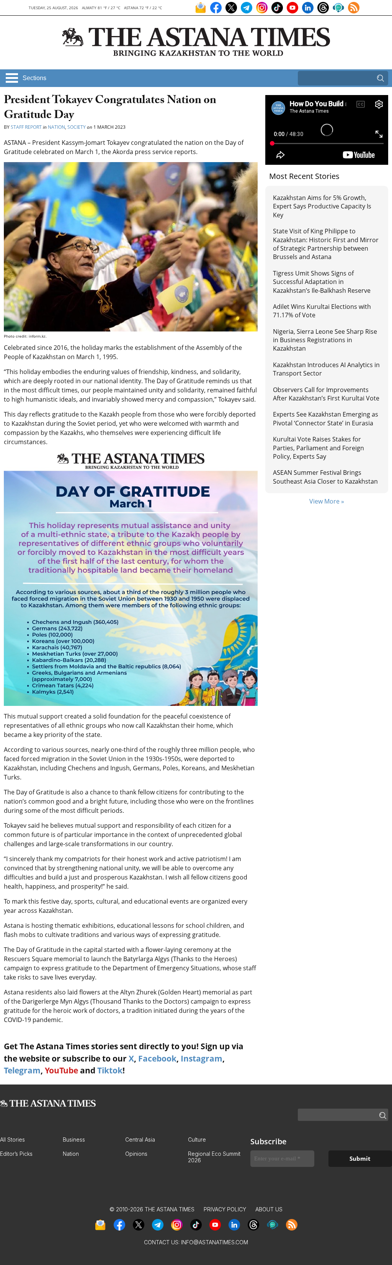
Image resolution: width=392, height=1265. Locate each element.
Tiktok (109, 1070)
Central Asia (140, 1139)
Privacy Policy (225, 1209)
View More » (326, 501)
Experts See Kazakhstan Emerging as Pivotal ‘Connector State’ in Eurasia (325, 418)
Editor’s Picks (16, 1153)
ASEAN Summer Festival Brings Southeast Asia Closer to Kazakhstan (325, 476)
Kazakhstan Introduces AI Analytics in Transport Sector (326, 369)
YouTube (61, 1070)
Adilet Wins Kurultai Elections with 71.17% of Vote (322, 310)
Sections (34, 78)
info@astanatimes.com (214, 1242)
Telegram (22, 1070)
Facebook (157, 1058)
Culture (197, 1139)
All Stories (12, 1139)
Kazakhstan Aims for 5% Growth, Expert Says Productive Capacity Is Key (322, 206)
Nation (56, 127)
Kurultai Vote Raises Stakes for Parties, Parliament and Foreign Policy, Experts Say (318, 448)
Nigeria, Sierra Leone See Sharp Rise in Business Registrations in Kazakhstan (325, 340)
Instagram (201, 1058)
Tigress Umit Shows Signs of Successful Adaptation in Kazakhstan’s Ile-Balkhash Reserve (322, 282)
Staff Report (26, 127)
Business (74, 1139)
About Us (269, 1209)
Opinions (136, 1153)
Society (76, 127)
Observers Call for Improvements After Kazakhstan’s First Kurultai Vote (326, 394)
